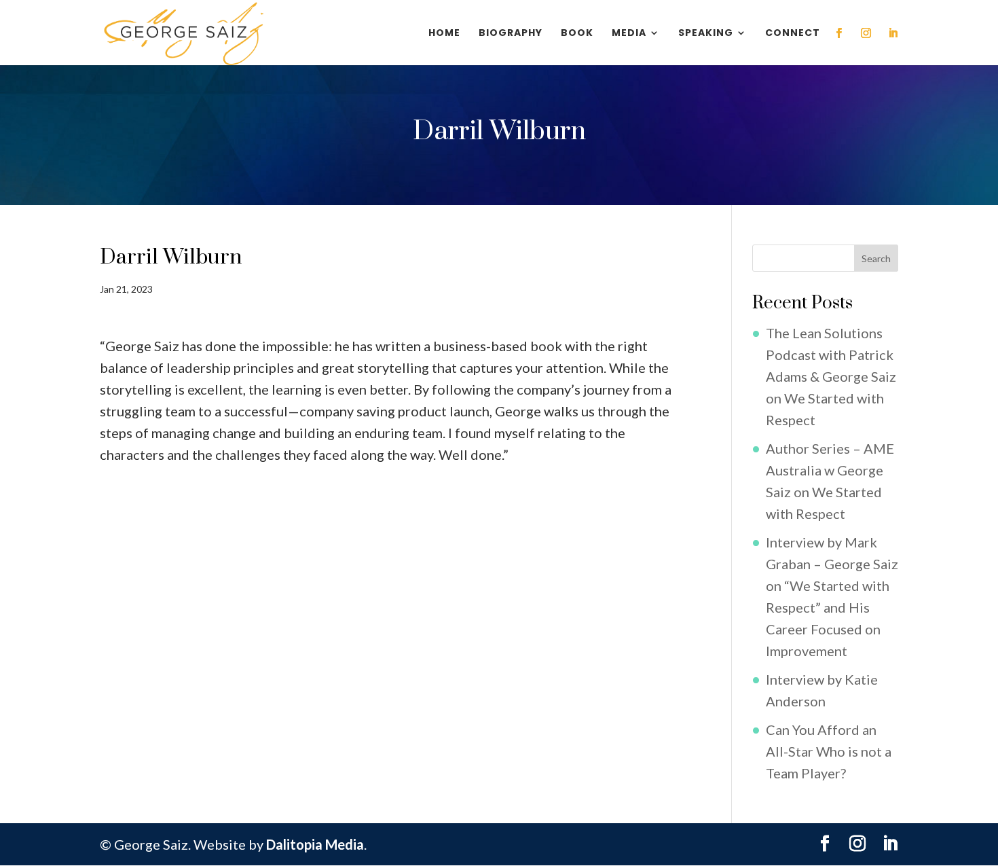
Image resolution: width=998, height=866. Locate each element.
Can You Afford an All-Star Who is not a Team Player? (828, 751)
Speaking (705, 33)
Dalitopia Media (315, 844)
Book (577, 33)
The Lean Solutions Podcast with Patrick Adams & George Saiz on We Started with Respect (831, 376)
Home (444, 33)
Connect (792, 33)
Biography (510, 33)
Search (876, 258)
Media (629, 33)
